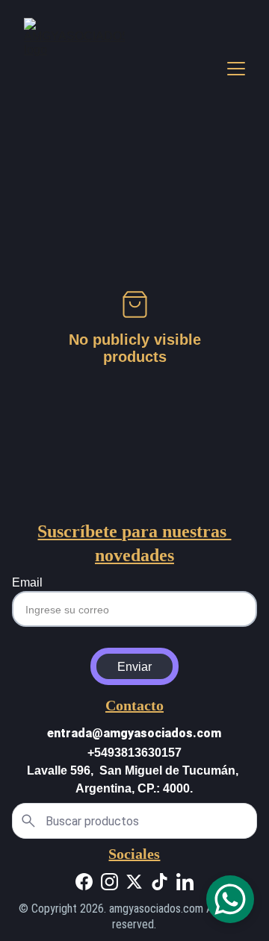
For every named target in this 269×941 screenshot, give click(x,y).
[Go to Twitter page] (134, 881)
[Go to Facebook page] (84, 881)
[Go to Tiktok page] (159, 881)
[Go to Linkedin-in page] (185, 881)
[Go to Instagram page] (109, 881)
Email (27, 582)
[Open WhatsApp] (230, 899)
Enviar (134, 666)
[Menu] (236, 68)
